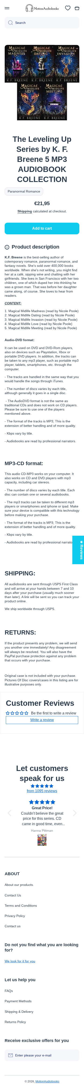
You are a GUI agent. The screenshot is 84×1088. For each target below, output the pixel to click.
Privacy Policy (15, 916)
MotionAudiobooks (47, 1081)
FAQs (9, 991)
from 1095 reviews (42, 791)
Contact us (13, 926)
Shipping (25, 211)
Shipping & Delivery (19, 1011)
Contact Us (13, 895)
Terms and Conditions (21, 905)
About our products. (19, 885)
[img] (42, 786)
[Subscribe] (73, 1055)
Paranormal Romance (24, 191)
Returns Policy (15, 1022)
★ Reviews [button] (82, 550)
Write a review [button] (42, 720)
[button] (77, 8)
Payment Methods (18, 1001)
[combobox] (42, 23)
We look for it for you (20, 961)
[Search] (9, 23)
